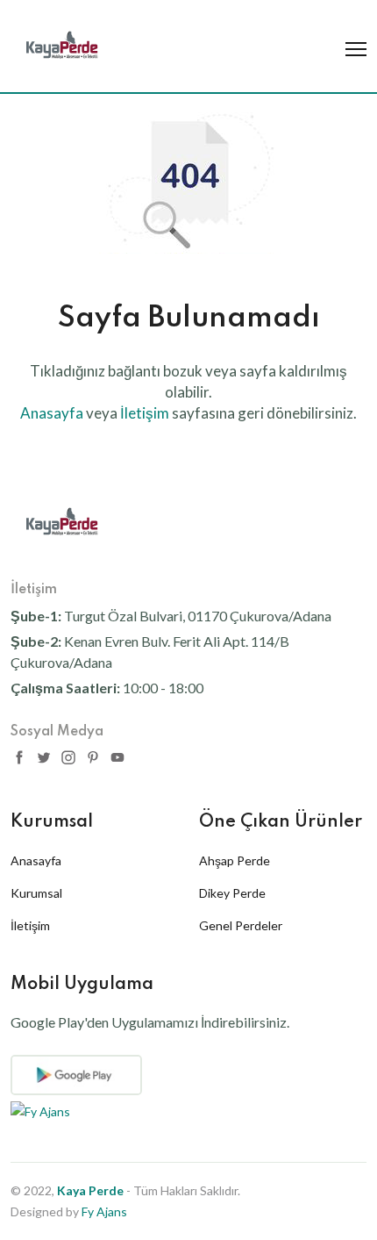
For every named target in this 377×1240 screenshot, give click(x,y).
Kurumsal (36, 892)
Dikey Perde (232, 892)
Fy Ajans (104, 1211)
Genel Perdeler (240, 925)
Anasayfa (36, 860)
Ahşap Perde (234, 860)
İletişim (30, 925)
